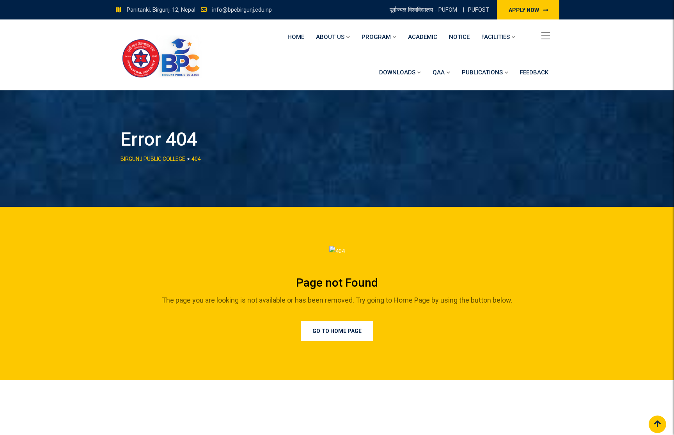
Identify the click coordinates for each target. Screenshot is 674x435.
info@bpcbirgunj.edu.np (242, 9)
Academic (422, 37)
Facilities (495, 37)
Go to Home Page (337, 331)
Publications (482, 72)
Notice (459, 37)
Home (295, 37)
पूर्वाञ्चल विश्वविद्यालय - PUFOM (424, 9)
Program (376, 37)
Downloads (397, 72)
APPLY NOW (524, 10)
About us (330, 37)
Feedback (534, 72)
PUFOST (478, 9)
